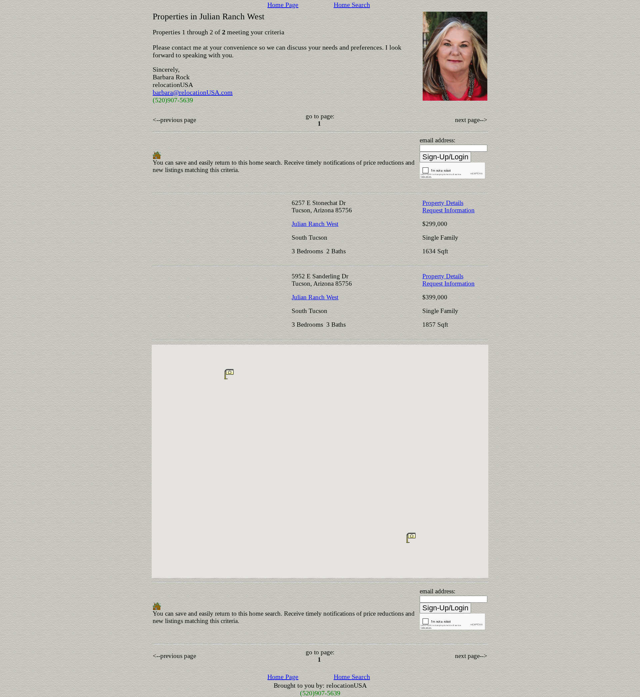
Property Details (442, 202)
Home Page (282, 4)
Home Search (352, 4)
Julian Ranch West (315, 223)
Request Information (448, 210)
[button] (411, 537)
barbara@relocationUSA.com (193, 92)
